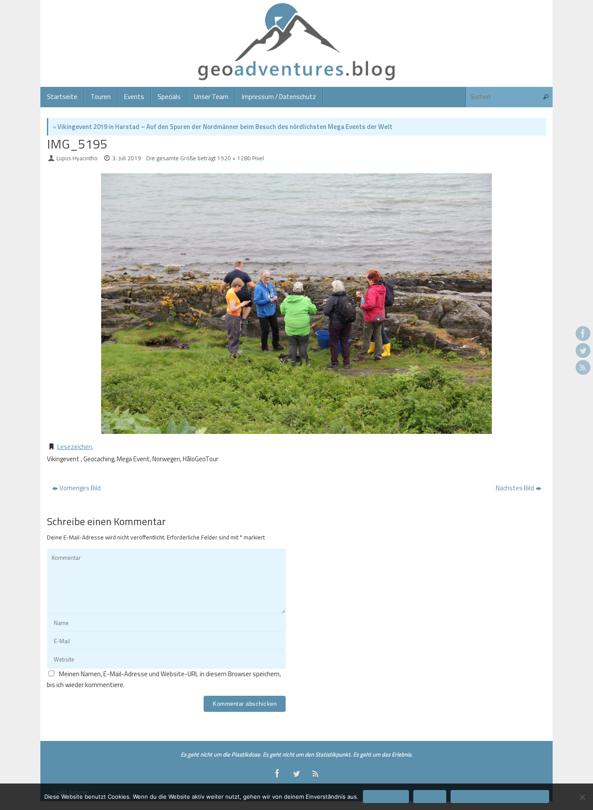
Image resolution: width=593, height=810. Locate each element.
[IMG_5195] (296, 303)
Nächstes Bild (515, 488)
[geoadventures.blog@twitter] (583, 350)
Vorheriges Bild (80, 488)
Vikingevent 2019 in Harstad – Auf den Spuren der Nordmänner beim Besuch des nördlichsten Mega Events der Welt (222, 127)
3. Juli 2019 (126, 158)
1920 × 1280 (234, 158)
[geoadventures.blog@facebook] (583, 333)
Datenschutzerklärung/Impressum (500, 796)
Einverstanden (385, 796)
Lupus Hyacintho (77, 158)
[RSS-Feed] (583, 367)
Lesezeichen (74, 447)
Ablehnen (430, 796)
